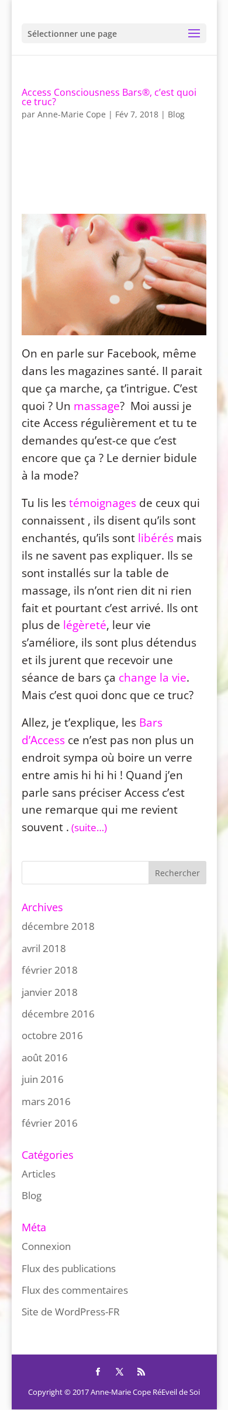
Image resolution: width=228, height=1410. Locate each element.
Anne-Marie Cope (71, 114)
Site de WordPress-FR (71, 1311)
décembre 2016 (58, 1013)
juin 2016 (43, 1079)
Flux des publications (69, 1268)
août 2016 (45, 1057)
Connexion (46, 1246)
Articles (39, 1173)
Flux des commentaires (75, 1290)
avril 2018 (44, 948)
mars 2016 (46, 1101)
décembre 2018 (58, 926)
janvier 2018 (50, 992)
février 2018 (50, 970)
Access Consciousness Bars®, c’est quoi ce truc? (109, 97)
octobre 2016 (52, 1035)
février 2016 (50, 1123)
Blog (176, 114)
